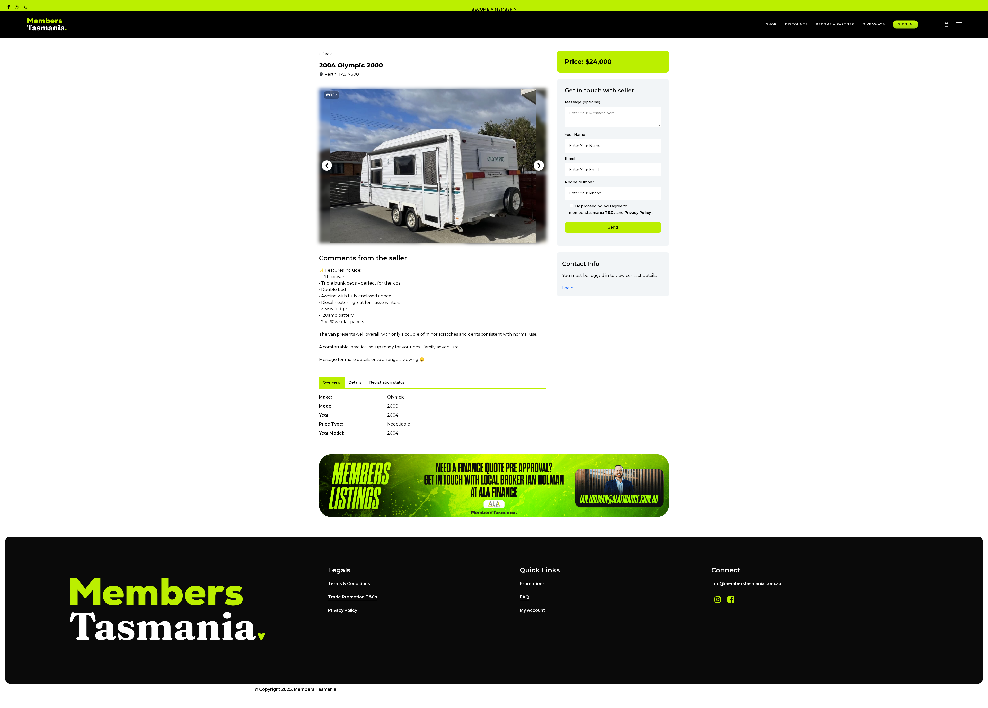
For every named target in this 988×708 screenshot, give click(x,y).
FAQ (524, 597)
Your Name (575, 134)
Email (570, 158)
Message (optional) (582, 102)
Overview (332, 382)
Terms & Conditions (349, 583)
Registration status (387, 382)
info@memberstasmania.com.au (746, 583)
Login (568, 288)
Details (354, 382)
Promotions (532, 583)
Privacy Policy (637, 212)
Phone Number (579, 182)
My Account (532, 610)
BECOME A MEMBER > (494, 9)
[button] (959, 24)
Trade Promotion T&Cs (352, 597)
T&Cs (610, 212)
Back (326, 53)
